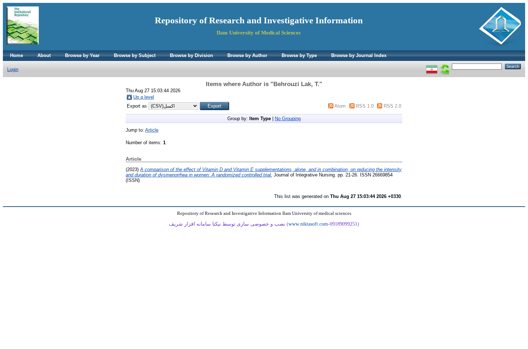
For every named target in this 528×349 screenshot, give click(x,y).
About (44, 55)
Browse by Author (247, 55)
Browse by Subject (135, 55)
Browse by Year (82, 55)
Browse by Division (191, 55)
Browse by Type (299, 55)
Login (12, 69)
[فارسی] (431, 66)
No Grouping (288, 118)
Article (151, 130)
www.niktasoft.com (308, 224)
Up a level (143, 97)
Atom (340, 106)
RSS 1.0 (365, 106)
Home (16, 55)
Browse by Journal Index (358, 55)
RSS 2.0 (392, 106)
